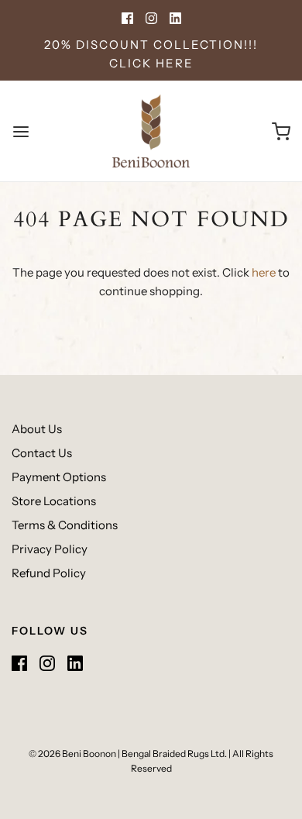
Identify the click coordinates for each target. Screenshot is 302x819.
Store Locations (54, 501)
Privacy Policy (50, 549)
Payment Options (59, 477)
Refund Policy (49, 573)
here (264, 272)
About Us (37, 429)
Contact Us (42, 453)
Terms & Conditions (65, 525)
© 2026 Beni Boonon (72, 753)
